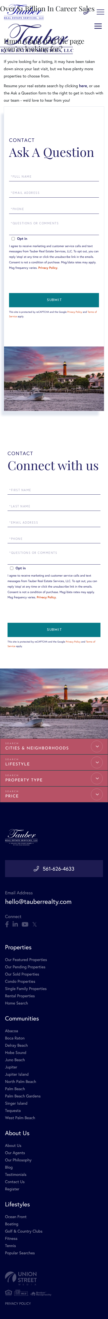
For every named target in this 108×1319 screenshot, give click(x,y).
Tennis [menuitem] (10, 1245)
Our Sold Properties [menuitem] (22, 974)
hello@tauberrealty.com (38, 901)
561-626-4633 (58, 868)
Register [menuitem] (12, 1189)
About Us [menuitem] (13, 1145)
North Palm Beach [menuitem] (20, 1081)
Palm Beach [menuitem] (15, 1088)
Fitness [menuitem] (11, 1238)
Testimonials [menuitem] (15, 1174)
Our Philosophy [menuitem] (18, 1160)
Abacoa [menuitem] (11, 1030)
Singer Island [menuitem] (16, 1103)
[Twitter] (34, 924)
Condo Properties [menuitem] (20, 981)
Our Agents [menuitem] (15, 1152)
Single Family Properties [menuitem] (26, 988)
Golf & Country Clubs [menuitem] (23, 1231)
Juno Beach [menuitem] (15, 1059)
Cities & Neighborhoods (37, 748)
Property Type (24, 780)
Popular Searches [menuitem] (20, 1253)
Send (54, 300)
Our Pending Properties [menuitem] (25, 967)
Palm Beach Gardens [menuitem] (23, 1096)
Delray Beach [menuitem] (16, 1045)
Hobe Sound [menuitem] (15, 1052)
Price (12, 796)
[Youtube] (25, 924)
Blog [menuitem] (9, 1167)
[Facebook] (7, 924)
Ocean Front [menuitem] (16, 1216)
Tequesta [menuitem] (13, 1110)
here (83, 85)
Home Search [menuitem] (16, 1003)
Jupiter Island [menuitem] (17, 1074)
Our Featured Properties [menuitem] (26, 959)
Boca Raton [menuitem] (15, 1038)
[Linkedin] (15, 924)
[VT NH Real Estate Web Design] (54, 1278)
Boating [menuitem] (11, 1224)
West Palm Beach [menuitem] (20, 1117)
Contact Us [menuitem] (15, 1181)
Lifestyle (17, 764)
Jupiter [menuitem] (11, 1067)
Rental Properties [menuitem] (20, 995)
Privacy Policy (47, 268)
